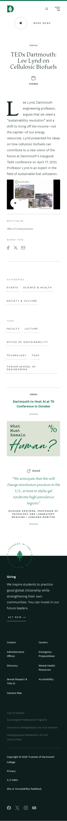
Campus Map (14, 693)
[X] (17, 809)
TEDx (36, 355)
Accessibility (46, 679)
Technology (17, 355)
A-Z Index (12, 780)
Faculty (13, 328)
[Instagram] (26, 809)
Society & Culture (22, 301)
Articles (33, 45)
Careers (43, 642)
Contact (11, 642)
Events (12, 287)
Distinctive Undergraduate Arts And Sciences (32, 727)
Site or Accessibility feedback (24, 788)
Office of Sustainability (27, 342)
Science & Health (37, 287)
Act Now (15, 617)
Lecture (31, 328)
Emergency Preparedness (47, 654)
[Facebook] (9, 809)
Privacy (11, 771)
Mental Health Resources (47, 667)
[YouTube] (34, 809)
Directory (12, 665)
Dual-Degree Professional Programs (27, 719)
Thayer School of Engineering (21, 368)
